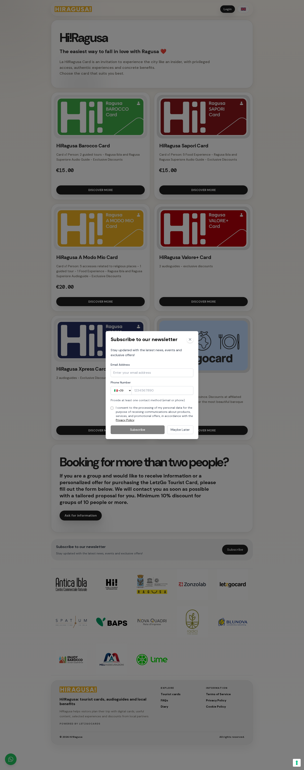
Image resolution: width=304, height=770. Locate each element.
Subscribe (137, 429)
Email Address (120, 364)
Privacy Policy (125, 420)
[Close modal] (190, 339)
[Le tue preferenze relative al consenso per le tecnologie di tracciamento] (297, 763)
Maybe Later (180, 429)
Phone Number (121, 382)
